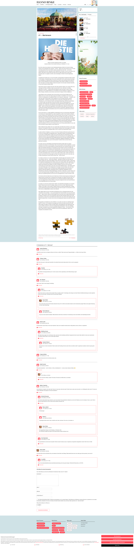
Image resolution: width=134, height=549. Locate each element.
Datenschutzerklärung (43, 499)
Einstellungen (96, 542)
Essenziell (13, 544)
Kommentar (39, 473)
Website (38, 491)
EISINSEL (42, 4)
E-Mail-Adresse (40, 495)
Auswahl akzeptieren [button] (117, 539)
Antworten (40, 254)
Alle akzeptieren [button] (117, 536)
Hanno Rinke (46, 2)
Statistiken (37, 544)
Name (38, 487)
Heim (38, 4)
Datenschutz (83, 524)
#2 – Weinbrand (72, 237)
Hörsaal (64, 4)
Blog (55, 4)
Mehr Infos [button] (117, 545)
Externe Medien (87, 544)
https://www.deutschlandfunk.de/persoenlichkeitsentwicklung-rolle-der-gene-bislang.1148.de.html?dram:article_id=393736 (60, 463)
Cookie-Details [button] (112, 547)
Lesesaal (59, 4)
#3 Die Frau (41, 237)
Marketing (62, 544)
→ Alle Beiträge (82, 38)
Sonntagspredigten (49, 4)
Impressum (83, 526)
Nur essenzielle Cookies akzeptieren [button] (117, 542)
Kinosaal (69, 4)
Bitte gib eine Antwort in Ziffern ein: (43, 502)
